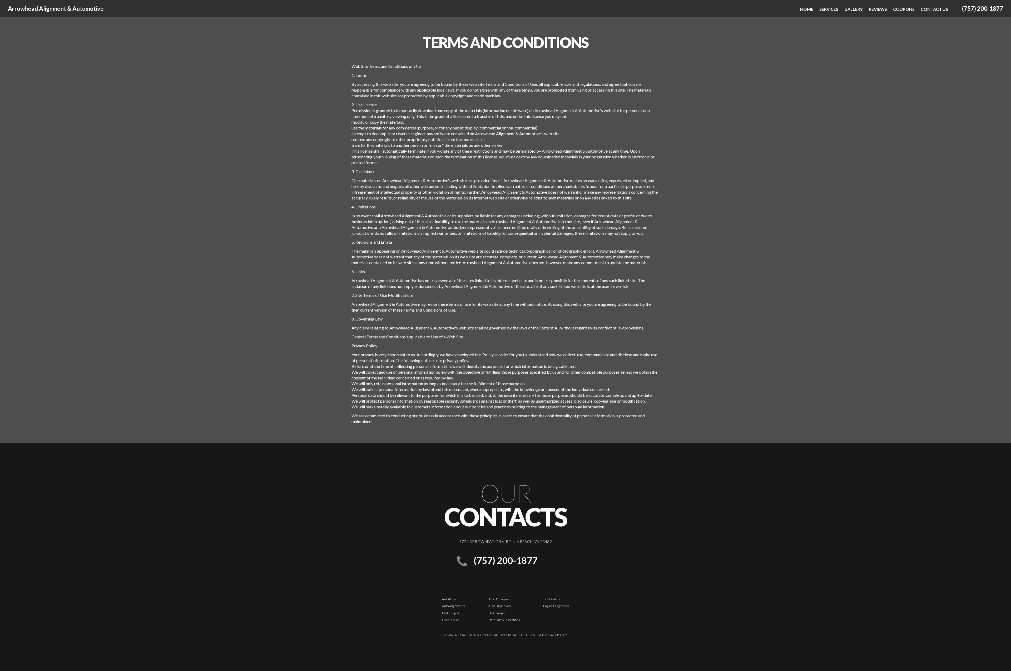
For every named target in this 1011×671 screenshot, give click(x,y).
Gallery (853, 9)
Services (828, 9)
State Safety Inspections (504, 620)
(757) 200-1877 (982, 8)
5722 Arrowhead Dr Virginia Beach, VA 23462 (505, 541)
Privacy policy (556, 635)
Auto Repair (450, 599)
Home (806, 9)
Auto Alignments (453, 606)
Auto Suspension (499, 606)
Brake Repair (450, 613)
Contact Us (934, 9)
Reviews (878, 9)
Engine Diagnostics (556, 606)
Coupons (904, 9)
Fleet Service (450, 620)
